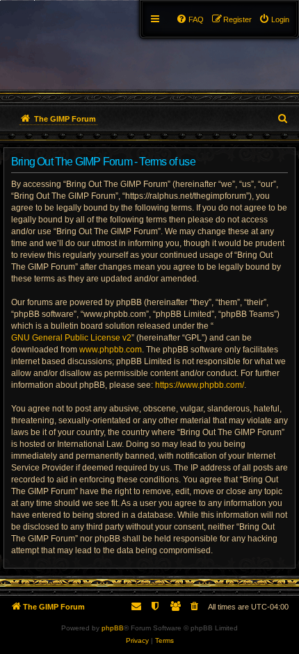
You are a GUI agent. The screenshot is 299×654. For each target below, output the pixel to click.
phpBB (113, 628)
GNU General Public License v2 (71, 338)
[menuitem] (274, 19)
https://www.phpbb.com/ (199, 385)
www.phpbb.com (110, 349)
